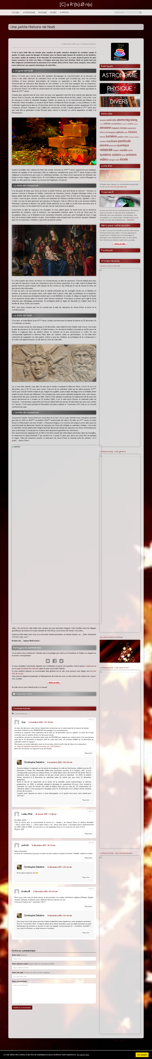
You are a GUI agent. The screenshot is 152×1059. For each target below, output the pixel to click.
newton (103, 141)
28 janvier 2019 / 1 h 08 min (46, 814)
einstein (105, 128)
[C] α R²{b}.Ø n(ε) (76, 4)
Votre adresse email (33, 964)
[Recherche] (140, 12)
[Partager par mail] (47, 661)
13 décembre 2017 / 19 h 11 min (43, 845)
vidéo (104, 159)
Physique (43, 12)
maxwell (131, 137)
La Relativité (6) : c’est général (113, 451)
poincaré (113, 145)
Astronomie (29, 12)
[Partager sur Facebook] (54, 661)
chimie (107, 123)
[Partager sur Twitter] (61, 661)
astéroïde (111, 120)
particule (124, 141)
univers (131, 154)
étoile (124, 159)
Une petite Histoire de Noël (111, 637)
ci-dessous (89, 666)
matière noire (122, 137)
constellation (116, 124)
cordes (130, 124)
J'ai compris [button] (142, 1055)
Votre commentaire (19, 981)
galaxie (120, 132)
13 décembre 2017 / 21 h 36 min (59, 867)
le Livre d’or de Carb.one (117, 187)
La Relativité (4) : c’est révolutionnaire (116, 853)
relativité (106, 150)
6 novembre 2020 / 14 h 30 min (40, 722)
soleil (130, 150)
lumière (111, 136)
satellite (124, 150)
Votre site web (30, 972)
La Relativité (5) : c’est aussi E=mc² (114, 667)
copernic (124, 124)
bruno (101, 124)
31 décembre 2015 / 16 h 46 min (59, 915)
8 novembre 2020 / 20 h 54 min (59, 762)
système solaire (110, 154)
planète (104, 145)
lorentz (102, 137)
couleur (136, 124)
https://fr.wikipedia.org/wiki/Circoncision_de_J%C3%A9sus (39, 746)
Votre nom (19, 955)
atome (121, 119)
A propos (64, 12)
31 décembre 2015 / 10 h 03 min (45, 891)
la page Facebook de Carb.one (27, 668)
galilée (126, 132)
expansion (131, 128)
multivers (136, 137)
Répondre (88, 753)
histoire (132, 132)
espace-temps (119, 128)
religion (116, 150)
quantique (123, 145)
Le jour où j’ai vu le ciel (110, 266)
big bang (131, 119)
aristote (103, 120)
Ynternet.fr (130, 220)
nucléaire (112, 141)
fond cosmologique (108, 132)
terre (123, 155)
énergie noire (113, 160)
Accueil (15, 12)
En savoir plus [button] (83, 1055)
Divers (53, 12)
